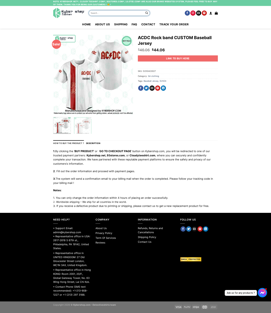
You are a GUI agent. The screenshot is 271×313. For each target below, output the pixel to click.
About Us (102, 24)
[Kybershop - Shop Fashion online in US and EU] (68, 13)
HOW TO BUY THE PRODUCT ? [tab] (68, 143)
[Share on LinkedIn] (163, 88)
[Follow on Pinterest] (204, 13)
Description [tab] (93, 143)
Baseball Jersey (151, 81)
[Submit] (146, 13)
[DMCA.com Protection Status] (199, 259)
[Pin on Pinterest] (157, 88)
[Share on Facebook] (140, 88)
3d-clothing (153, 76)
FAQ (134, 24)
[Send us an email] (198, 13)
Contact (148, 24)
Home (86, 24)
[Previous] (58, 75)
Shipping (121, 24)
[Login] (210, 13)
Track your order (174, 24)
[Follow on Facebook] (187, 13)
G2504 (163, 81)
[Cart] (216, 13)
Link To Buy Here (177, 58)
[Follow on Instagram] (193, 13)
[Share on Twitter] (146, 88)
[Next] (127, 75)
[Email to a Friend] (152, 88)
